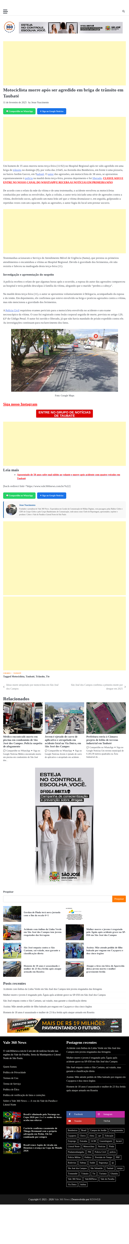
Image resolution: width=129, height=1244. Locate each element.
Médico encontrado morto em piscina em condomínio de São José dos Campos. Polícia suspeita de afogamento (22, 741)
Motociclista (18, 676)
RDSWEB (95, 1199)
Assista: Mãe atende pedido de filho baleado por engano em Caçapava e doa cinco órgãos (104, 950)
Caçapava (72, 1136)
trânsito (17, 170)
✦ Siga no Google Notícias (51, 111)
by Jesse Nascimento (38, 102)
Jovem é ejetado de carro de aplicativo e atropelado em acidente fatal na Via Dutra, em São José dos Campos (63, 741)
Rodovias (72, 1163)
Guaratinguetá (106, 1141)
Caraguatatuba (116, 1130)
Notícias (101, 1146)
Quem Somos (10, 1066)
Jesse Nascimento (27, 505)
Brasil (83, 1130)
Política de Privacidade (14, 1072)
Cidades (7, 673)
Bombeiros (72, 1130)
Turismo (103, 1173)
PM (89, 1152)
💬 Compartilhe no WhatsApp (19, 111)
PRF (118, 1157)
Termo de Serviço (12, 1083)
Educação (109, 1136)
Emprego (72, 1141)
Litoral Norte (74, 1146)
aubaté (40, 174)
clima (91, 1136)
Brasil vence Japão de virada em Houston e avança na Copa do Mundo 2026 (42, 1148)
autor (51, 174)
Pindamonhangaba (76, 1152)
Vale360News (91, 1179)
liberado (97, 178)
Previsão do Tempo (103, 1157)
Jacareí (119, 1141)
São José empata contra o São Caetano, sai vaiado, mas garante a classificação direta (42, 950)
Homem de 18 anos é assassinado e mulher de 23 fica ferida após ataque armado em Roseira (42, 968)
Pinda (111, 1146)
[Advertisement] (64, 63)
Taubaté (17, 673)
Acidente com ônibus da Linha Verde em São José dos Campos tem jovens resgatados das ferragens (43, 932)
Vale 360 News (74, 1179)
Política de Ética (11, 1089)
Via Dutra (72, 1184)
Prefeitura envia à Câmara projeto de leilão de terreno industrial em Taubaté (102, 740)
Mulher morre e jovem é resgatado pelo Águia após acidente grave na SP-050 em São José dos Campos (106, 932)
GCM (93, 1141)
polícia (29, 178)
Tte (48, 676)
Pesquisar (8, 891)
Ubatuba (114, 1173)
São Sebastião (96, 1168)
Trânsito (40, 676)
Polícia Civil (12, 310)
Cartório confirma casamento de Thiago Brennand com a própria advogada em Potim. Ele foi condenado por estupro (40, 1132)
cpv (99, 1136)
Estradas (83, 1141)
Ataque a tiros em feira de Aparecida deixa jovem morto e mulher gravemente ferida (105, 968)
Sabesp (83, 1163)
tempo (120, 1168)
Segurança (103, 1163)
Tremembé (72, 1173)
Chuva (83, 1136)
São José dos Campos (77, 1168)
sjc (113, 1163)
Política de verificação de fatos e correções (24, 1095)
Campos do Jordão (98, 1130)
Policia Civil (100, 1152)
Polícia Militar (74, 1157)
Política (87, 1157)
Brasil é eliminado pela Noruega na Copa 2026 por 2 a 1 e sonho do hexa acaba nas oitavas (42, 1117)
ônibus (83, 1184)
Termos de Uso (10, 1078)
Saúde (92, 1163)
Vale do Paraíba (107, 1179)
